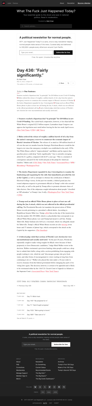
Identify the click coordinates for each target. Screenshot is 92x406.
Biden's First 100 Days (65, 367)
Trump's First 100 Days (66, 364)
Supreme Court (51, 281)
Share (62, 83)
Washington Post (32, 165)
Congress (43, 281)
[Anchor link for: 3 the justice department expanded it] (16, 171)
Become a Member (84, 3)
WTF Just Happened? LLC (38, 400)
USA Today (38, 162)
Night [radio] (56, 403)
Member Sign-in (21, 376)
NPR (72, 162)
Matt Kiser (50, 21)
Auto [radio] (45, 403)
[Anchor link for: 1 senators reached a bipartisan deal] (16, 118)
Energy (24, 281)
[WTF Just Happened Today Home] (4, 3)
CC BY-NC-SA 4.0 (61, 400)
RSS (43, 392)
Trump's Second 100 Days (67, 370)
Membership (20, 370)
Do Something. (41, 364)
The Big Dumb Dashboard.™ (45, 379)
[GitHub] (64, 387)
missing (64, 224)
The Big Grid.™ (41, 373)
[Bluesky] (35, 387)
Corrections (20, 367)
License (70, 400)
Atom (48, 392)
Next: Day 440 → (69, 286)
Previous (15, 3)
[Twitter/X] (45, 387)
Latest (9, 3)
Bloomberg (21, 165)
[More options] (73, 83)
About (62, 3)
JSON (55, 392)
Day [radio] (50, 403)
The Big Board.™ (41, 376)
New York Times (24, 130)
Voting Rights (35, 281)
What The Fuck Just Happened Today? (46, 11)
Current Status (41, 367)
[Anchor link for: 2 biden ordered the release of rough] (16, 136)
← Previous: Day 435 (24, 286)
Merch (18, 379)
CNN (33, 130)
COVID (19, 281)
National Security (62, 281)
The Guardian (42, 230)
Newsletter (71, 3)
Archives (61, 362)
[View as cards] (68, 83)
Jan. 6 (28, 281)
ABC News (40, 130)
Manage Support (22, 373)
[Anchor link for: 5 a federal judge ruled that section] (16, 236)
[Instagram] (54, 387)
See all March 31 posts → (25, 318)
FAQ (17, 364)
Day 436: (32, 72)
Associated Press (63, 162)
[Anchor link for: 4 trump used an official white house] (16, 201)
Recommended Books (43, 370)
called (47, 213)
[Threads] (40, 387)
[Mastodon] (50, 387)
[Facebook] (59, 387)
